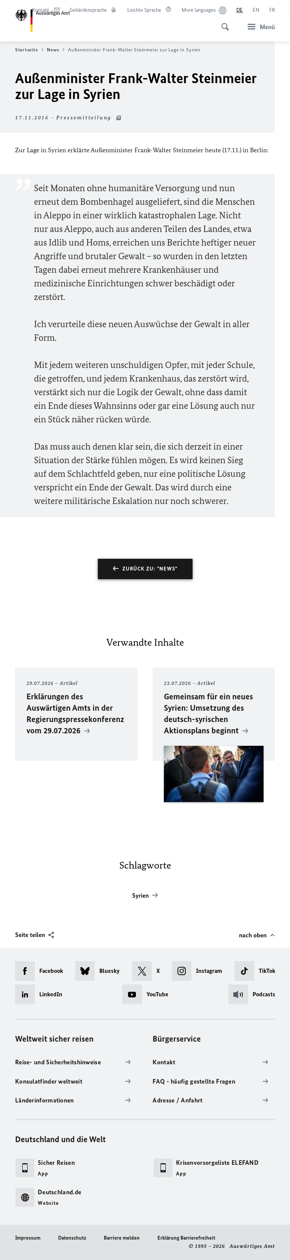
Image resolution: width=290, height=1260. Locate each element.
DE (239, 10)
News (53, 50)
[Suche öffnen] (222, 22)
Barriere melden (122, 1238)
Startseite (26, 50)
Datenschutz (72, 1238)
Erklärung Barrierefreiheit (186, 1238)
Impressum (27, 1238)
